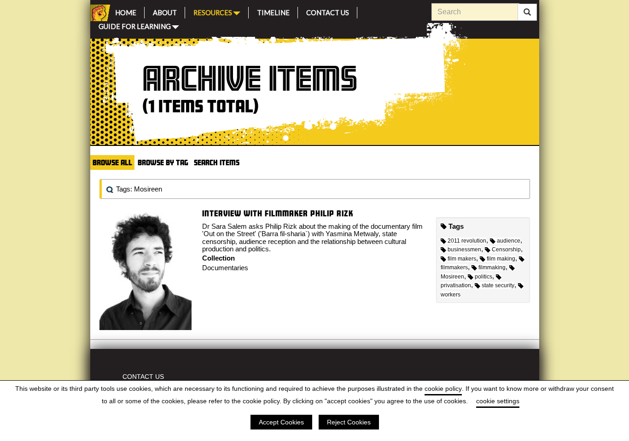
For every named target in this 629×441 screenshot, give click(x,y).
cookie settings (497, 401)
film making (501, 258)
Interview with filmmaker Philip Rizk (277, 213)
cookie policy (443, 388)
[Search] (527, 12)
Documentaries (225, 268)
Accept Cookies (281, 422)
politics (483, 276)
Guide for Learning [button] (135, 25)
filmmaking (492, 267)
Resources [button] (212, 11)
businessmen (464, 249)
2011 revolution (467, 241)
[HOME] (98, 13)
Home (125, 11)
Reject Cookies (349, 422)
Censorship (506, 249)
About (165, 11)
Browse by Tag (163, 162)
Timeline (273, 11)
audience (508, 241)
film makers (462, 258)
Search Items (216, 162)
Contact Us (327, 11)
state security (498, 285)
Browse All (112, 162)
